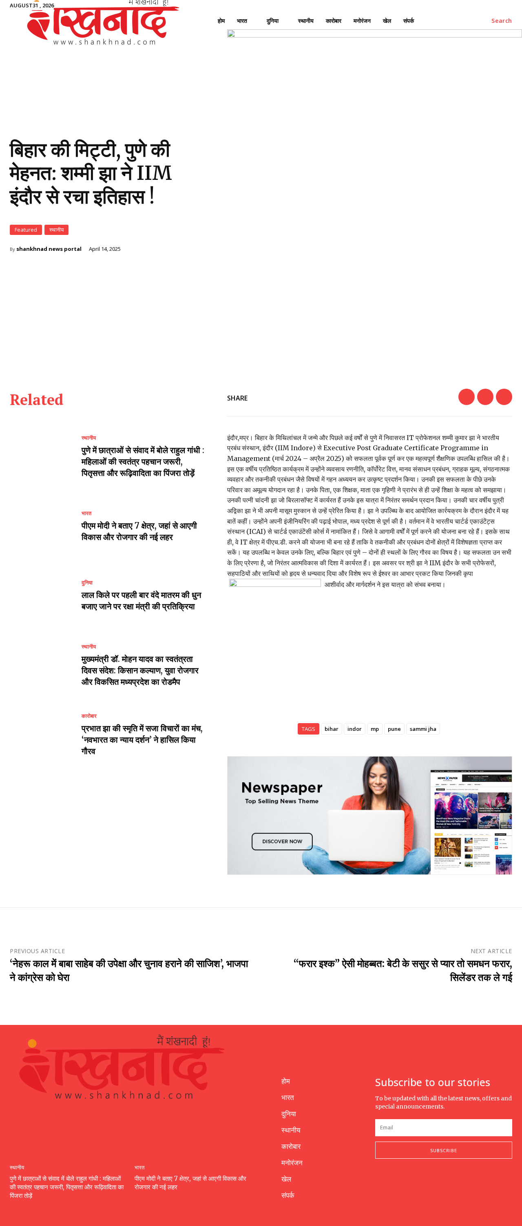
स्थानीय (56, 229)
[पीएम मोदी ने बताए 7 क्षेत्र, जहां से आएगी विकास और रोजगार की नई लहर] (39, 526)
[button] (501, 20)
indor (354, 729)
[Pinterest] (504, 397)
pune (394, 729)
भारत (86, 513)
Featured (26, 229)
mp (375, 729)
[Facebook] (466, 397)
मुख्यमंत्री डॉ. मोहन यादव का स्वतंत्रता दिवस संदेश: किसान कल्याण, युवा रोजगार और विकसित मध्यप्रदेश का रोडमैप (140, 670)
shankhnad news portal (49, 249)
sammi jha (423, 729)
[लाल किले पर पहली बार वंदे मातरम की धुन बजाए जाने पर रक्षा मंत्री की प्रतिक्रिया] (39, 596)
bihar (331, 729)
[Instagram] (399, 1185)
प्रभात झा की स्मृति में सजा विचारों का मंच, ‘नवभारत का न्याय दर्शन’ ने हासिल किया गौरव (142, 739)
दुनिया (87, 582)
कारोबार (89, 716)
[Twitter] (485, 397)
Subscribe (443, 1150)
